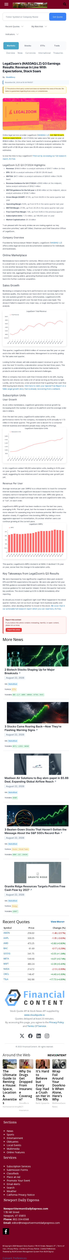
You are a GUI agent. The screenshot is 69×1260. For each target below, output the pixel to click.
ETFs (42, 45)
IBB (14, 695)
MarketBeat (12, 684)
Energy (14, 906)
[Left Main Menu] (6, 4)
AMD (6, 943)
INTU (15, 746)
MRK (23, 695)
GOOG (7, 953)
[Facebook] (30, 1036)
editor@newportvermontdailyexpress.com (36, 1222)
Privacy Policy (56, 1022)
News (20, 53)
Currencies (30, 53)
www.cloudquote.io (34, 1014)
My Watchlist (37, 26)
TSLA (6, 979)
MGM (27, 746)
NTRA (36, 695)
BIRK (14, 855)
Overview (10, 53)
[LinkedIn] (38, 1036)
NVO (41, 695)
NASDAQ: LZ (43, 135)
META (6, 958)
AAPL (6, 938)
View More (57, 921)
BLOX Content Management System (25, 1251)
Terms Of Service (36, 1026)
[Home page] (30, 5)
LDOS (21, 746)
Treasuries (58, 53)
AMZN (7, 932)
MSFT (6, 963)
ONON (24, 855)
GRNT (15, 911)
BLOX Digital (49, 1251)
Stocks (27, 45)
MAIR (15, 798)
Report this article (13, 630)
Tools (57, 45)
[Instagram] (47, 1036)
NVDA (6, 968)
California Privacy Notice (29, 1249)
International (44, 53)
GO (19, 855)
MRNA (29, 695)
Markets (11, 45)
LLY (18, 695)
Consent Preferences (15, 1258)
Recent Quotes (12, 26)
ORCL (6, 974)
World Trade (23, 849)
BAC (6, 948)
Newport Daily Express (25, 1246)
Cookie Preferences (48, 1249)
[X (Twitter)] (22, 1036)
